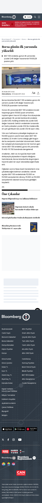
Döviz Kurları (6, 359)
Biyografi (5, 411)
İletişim (4, 415)
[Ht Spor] (22, 451)
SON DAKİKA (6, 24)
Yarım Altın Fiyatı (28, 345)
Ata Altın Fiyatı (27, 349)
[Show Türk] (8, 464)
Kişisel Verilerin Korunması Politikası (9, 390)
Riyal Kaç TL (6, 379)
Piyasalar (16, 39)
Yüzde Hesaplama (29, 383)
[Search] (35, 17)
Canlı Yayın (6, 333)
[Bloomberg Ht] (9, 458)
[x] (3, 440)
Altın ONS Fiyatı (27, 353)
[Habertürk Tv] (14, 451)
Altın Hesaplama (28, 379)
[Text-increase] (33, 93)
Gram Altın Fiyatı (28, 333)
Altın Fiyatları (27, 329)
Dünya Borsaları (8, 345)
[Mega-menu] (39, 17)
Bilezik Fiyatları (27, 371)
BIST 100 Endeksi (28, 375)
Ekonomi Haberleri (9, 337)
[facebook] (8, 440)
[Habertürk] (5, 451)
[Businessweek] (27, 458)
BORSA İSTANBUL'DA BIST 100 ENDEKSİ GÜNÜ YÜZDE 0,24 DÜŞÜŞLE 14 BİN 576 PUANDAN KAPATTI (27, 24)
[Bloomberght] (9, 17)
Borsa (24, 39)
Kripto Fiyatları (7, 349)
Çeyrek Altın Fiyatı (29, 337)
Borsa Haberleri (7, 341)
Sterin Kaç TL (7, 375)
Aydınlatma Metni (9, 403)
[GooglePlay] (19, 429)
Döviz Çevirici (7, 363)
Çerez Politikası (7, 407)
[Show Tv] (3, 464)
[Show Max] (13, 464)
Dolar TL (5, 367)
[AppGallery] (31, 429)
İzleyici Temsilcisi (8, 395)
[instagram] (13, 440)
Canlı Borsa (26, 359)
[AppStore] (7, 429)
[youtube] (19, 440)
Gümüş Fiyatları (28, 363)
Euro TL (4, 371)
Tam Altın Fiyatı (28, 341)
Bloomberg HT (6, 39)
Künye (4, 353)
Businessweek (7, 329)
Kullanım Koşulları (8, 399)
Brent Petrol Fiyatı (29, 367)
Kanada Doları (7, 383)
